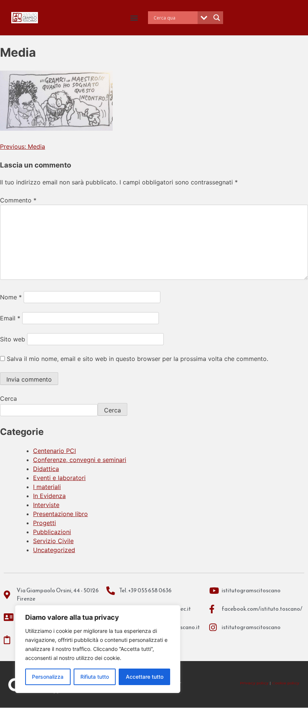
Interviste (46, 505)
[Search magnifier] (216, 17)
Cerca (8, 398)
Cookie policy (285, 683)
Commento (18, 200)
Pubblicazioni (52, 532)
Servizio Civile (53, 541)
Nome (11, 297)
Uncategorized (54, 550)
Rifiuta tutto (94, 676)
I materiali (47, 487)
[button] (134, 18)
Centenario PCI (54, 450)
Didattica (46, 469)
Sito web (12, 339)
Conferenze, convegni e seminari (79, 459)
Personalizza (47, 676)
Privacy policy (254, 683)
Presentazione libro (60, 514)
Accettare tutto (144, 676)
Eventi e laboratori (59, 478)
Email (10, 318)
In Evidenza (49, 496)
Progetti (44, 523)
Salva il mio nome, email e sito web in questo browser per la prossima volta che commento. (137, 358)
